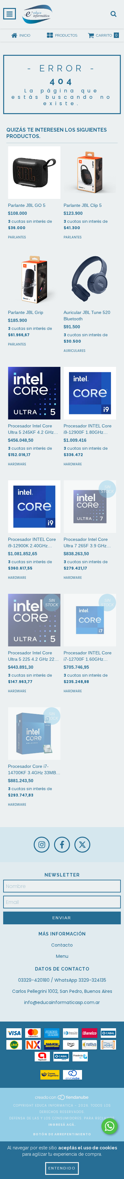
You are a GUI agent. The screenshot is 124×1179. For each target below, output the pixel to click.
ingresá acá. (62, 1124)
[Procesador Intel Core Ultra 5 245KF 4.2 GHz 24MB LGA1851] (34, 393)
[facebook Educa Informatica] (62, 845)
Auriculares (75, 350)
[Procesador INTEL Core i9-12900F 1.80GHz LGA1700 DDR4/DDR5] (90, 393)
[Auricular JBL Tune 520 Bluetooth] (90, 279)
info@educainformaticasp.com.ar (62, 1002)
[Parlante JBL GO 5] (34, 172)
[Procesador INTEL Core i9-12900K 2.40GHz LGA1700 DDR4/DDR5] (34, 506)
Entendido (62, 1168)
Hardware (17, 464)
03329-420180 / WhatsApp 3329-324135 (62, 980)
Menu (62, 956)
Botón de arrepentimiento (62, 1134)
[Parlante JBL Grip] (34, 279)
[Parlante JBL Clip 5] (90, 172)
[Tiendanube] (62, 1099)
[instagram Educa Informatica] (42, 845)
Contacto (62, 945)
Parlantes (17, 237)
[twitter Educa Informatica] (82, 845)
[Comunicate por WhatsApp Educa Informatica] (109, 1126)
